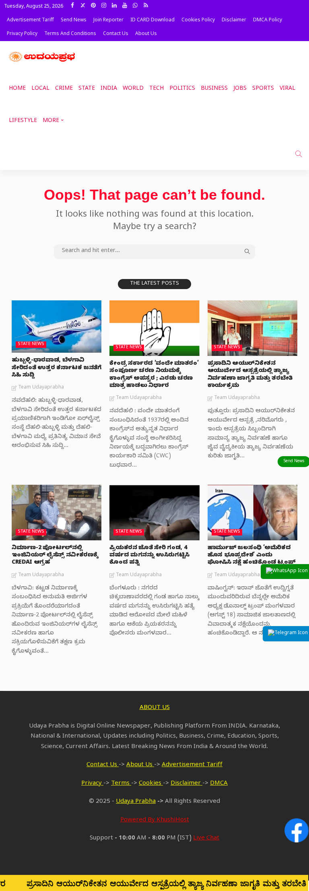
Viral (287, 89)
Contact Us (115, 34)
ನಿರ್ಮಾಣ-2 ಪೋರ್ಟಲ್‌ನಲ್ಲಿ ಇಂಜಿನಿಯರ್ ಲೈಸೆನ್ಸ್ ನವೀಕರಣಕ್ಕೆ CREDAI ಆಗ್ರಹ (55, 556)
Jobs (240, 89)
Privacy (92, 784)
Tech (156, 89)
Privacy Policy (22, 34)
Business (214, 89)
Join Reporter (108, 20)
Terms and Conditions (70, 34)
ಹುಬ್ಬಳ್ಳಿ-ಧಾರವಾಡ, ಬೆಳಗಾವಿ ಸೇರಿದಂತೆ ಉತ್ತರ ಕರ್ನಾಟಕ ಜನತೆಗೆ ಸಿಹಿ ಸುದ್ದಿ (56, 368)
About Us (146, 34)
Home (17, 89)
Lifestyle (23, 121)
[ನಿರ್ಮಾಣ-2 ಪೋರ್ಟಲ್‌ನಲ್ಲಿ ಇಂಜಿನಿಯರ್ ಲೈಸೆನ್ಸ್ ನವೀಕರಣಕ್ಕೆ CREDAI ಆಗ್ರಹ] (56, 512)
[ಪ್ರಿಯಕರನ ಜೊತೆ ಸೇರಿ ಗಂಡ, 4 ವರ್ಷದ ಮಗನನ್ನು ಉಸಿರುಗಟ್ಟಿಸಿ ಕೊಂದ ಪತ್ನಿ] (154, 512)
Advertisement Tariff (30, 20)
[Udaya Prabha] (42, 57)
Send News (74, 20)
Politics (182, 89)
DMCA (219, 784)
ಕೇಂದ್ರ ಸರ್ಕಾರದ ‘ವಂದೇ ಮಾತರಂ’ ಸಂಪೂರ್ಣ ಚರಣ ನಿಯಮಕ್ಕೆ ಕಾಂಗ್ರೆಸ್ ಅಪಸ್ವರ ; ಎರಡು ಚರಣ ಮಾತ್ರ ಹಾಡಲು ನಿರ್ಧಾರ (153, 375)
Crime (64, 89)
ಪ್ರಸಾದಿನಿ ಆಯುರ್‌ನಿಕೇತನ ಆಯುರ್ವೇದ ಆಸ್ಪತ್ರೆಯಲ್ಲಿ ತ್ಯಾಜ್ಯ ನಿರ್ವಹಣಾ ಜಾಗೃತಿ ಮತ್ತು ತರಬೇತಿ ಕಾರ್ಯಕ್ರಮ (250, 375)
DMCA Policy (267, 20)
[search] (298, 154)
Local (40, 89)
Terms (121, 784)
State (86, 89)
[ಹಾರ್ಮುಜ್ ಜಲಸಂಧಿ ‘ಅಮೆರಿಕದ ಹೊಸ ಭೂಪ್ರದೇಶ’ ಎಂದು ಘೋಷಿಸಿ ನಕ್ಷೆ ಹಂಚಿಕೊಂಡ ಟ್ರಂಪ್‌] (252, 512)
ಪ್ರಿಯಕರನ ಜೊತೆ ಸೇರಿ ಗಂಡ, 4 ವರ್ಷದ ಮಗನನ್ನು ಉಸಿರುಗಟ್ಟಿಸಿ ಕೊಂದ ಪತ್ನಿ (149, 556)
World (133, 89)
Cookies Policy (198, 20)
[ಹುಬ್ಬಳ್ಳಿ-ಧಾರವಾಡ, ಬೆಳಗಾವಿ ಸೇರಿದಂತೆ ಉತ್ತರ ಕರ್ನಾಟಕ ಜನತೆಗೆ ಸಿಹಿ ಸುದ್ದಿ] (56, 326)
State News (31, 344)
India (109, 89)
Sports (263, 89)
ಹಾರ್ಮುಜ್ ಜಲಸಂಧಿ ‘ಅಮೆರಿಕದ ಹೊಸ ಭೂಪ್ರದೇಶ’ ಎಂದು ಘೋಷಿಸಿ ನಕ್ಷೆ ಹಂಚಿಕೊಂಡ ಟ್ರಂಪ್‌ (252, 556)
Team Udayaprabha (41, 388)
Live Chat (206, 839)
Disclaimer (234, 20)
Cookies (151, 784)
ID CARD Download (152, 20)
